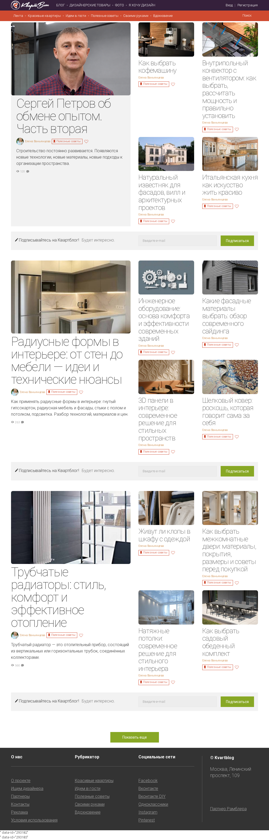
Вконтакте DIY (151, 796)
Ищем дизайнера (27, 788)
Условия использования (34, 820)
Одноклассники (153, 804)
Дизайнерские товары (90, 5)
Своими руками (135, 16)
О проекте (20, 780)
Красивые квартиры (44, 16)
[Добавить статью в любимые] (87, 141)
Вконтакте (148, 788)
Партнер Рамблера (228, 808)
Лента (18, 16)
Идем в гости (76, 16)
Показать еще (134, 737)
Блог (60, 5)
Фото (119, 5)
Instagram (147, 812)
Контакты (20, 804)
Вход (229, 5)
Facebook (148, 780)
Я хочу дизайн (142, 5)
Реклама (19, 812)
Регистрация (247, 5)
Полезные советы (104, 16)
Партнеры (20, 796)
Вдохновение (163, 16)
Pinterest (146, 820)
